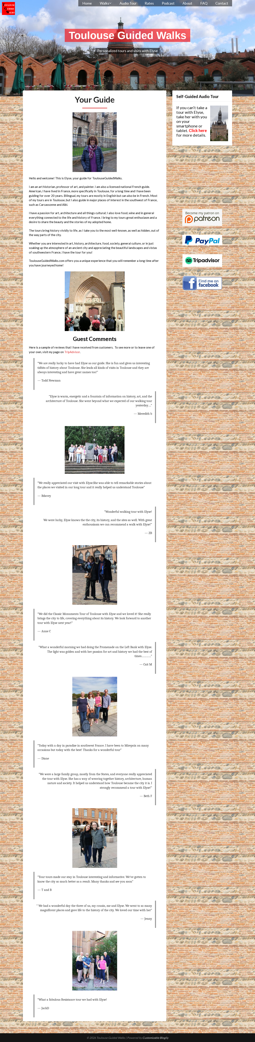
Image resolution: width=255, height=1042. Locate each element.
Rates (149, 3)
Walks (104, 3)
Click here (198, 130)
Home (87, 3)
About (187, 3)
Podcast (168, 3)
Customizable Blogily (155, 1037)
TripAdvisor (72, 352)
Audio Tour (128, 3)
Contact (221, 3)
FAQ (203, 3)
